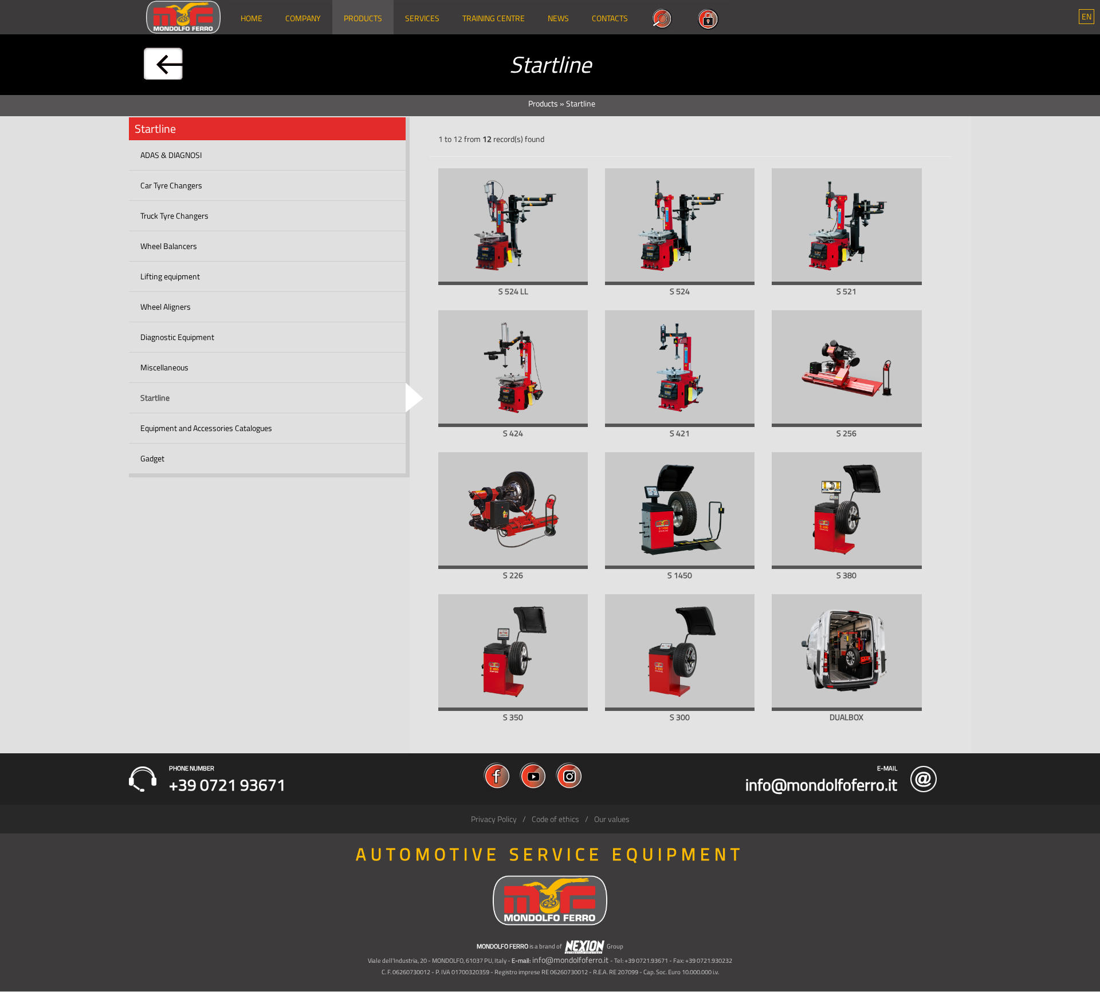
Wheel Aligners (165, 307)
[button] (1086, 16)
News (558, 18)
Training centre (493, 18)
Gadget (152, 458)
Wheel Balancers (168, 246)
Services (422, 18)
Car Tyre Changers (171, 185)
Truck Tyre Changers (174, 216)
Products (363, 18)
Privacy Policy (494, 819)
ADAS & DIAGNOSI (171, 155)
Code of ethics (555, 819)
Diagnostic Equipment (177, 337)
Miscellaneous (164, 367)
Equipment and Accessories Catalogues (206, 428)
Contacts (610, 18)
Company (303, 18)
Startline (155, 398)
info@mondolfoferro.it (570, 960)
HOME (251, 18)
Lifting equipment (170, 276)
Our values (612, 819)
